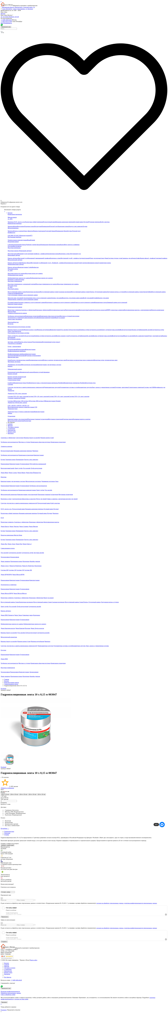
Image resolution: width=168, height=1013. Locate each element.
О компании (11, 428)
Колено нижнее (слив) (62, 336)
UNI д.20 (10, 405)
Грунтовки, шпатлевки (121, 387)
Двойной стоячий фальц (33, 244)
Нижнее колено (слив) (30, 329)
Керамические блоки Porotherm (23, 383)
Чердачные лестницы (14, 361)
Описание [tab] (7, 833)
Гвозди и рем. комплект (76, 226)
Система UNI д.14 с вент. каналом (79, 396)
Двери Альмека (23, 526)
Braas (28, 240)
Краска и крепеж (18, 231)
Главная (10, 424)
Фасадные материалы (14, 247)
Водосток (10, 324)
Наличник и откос (64, 253)
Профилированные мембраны (17, 351)
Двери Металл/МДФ (18, 574)
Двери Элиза (11, 544)
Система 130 (19, 401)
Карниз (62, 244)
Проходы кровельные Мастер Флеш (11, 535)
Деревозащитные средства (52, 387)
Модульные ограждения (55, 419)
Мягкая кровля (12, 218)
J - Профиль (53, 263)
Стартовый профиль (33, 253)
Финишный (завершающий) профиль (39, 258)
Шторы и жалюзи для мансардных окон (54, 360)
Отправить (4, 941)
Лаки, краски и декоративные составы (103, 387)
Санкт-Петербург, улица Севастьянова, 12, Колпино (17, 9)
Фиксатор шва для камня (15, 298)
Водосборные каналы (14, 339)
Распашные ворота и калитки (81, 419)
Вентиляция (20, 226)
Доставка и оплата (13, 427)
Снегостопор (75, 316)
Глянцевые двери (27, 615)
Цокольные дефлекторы (42, 310)
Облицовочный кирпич (15, 369)
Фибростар (35, 267)
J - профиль (151, 258)
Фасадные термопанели (15, 281)
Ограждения (11, 416)
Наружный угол (23, 258)
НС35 (13, 235)
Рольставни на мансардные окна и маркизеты (80, 360)
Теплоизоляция (12, 355)
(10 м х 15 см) (5, 794)
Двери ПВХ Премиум (7, 615)
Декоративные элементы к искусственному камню (23, 299)
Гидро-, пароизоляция (14, 346)
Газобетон (11, 383)
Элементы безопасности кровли (17, 313)
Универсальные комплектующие (17, 240)
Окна (9, 360)
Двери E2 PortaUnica (15, 566)
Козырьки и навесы (13, 279)
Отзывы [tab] (6, 834)
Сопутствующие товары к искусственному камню (23, 295)
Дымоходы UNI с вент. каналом (17, 393)
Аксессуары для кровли (15, 319)
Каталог (10, 213)
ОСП (2, 517)
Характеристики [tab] (9, 831)
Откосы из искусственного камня (84, 302)
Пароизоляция (21, 349)
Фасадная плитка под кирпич (16, 273)
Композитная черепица (15, 223)
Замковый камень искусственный (117, 302)
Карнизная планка (63, 226)
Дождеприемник (37, 342)
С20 (10, 235)
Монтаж (10, 425)
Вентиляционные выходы (57, 310)
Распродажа (38, 226)
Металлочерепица (13, 228)
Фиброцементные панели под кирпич (41, 278)
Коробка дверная (35, 561)
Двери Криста (5, 526)
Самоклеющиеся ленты (30, 317)
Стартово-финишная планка (89, 263)
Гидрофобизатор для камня (101, 298)
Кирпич (10, 366)
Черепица (11, 222)
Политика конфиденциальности (10, 991)
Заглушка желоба (114, 329)
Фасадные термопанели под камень (68, 284)
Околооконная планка (71, 263)
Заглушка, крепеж (13, 342)
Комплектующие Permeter (53, 401)
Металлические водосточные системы (19, 326)
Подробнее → (5, 828)
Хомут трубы (105, 329)
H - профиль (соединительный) (80, 258)
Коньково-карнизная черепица (65, 222)
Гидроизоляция (12, 349)
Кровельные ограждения (32, 316)
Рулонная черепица (94, 222)
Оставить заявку (6, 892)
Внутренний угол (75, 253)
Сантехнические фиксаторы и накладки (24, 499)
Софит (138, 258)
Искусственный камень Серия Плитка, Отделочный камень (89, 292)
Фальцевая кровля (13, 241)
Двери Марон (21, 472)
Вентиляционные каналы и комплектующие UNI (22, 407)
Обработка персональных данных (11, 993)
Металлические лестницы (29, 364)
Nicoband (3, 688)
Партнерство (11, 430)
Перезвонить (4, 917)
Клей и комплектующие (141, 336)
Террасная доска (12, 408)
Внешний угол (22, 253)
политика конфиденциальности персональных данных (140, 903)
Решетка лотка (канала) (25, 342)
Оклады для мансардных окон (20, 360)
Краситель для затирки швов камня (72, 298)
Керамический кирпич (27, 372)
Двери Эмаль (18, 615)
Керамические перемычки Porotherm (75, 383)
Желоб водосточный (126, 329)
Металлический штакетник (16, 420)
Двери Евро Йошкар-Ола (33, 472)
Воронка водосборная (43, 329)
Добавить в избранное (7, 788)
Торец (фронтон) (29, 231)
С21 (19, 235)
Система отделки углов (115, 258)
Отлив (79, 263)
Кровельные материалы (15, 214)
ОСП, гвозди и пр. (19, 222)
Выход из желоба (129, 336)
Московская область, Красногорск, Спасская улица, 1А (18, 7)
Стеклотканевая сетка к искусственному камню (37, 298)
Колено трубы (136, 329)
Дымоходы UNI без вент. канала (17, 402)
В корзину (4, 802)
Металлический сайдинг (15, 260)
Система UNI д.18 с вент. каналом (38, 396)
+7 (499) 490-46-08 (6, 20)
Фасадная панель (13, 253)
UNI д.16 (21, 405)
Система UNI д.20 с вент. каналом (18, 396)
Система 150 (26, 401)
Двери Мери (4, 472)
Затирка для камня (56, 298)
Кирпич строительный (14, 378)
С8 (8, 235)
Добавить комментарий (7, 845)
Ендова (85, 226)
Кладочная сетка (91, 383)
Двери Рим (19, 544)
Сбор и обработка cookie (8, 994)
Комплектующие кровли (15, 304)
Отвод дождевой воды (14, 331)
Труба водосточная (74, 329)
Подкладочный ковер (49, 222)
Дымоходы (11, 390)
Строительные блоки (14, 380)
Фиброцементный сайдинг (16, 264)
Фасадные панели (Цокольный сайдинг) (20, 250)
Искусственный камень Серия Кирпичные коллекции (24, 292)
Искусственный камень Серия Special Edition (138, 292)
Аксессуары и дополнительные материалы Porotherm (48, 383)
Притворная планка (16, 561)
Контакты (11, 433)
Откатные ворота (67, 419)
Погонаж (27, 628)
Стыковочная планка (104, 263)
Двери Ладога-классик (37, 628)
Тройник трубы (84, 329)
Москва (3, 13)
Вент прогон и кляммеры (71, 244)
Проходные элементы (14, 310)
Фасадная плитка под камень (34, 273)
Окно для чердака (95, 258)
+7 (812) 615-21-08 (6, 21)
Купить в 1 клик (5, 804)
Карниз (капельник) (39, 231)
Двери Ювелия (33, 526)
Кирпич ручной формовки (42, 372)
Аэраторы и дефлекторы (28, 310)
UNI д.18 (15, 405)
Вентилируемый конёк (86, 310)
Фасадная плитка (13, 269)
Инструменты (17, 246)
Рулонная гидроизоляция (33, 355)
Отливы (21, 279)
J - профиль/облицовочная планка (49, 253)
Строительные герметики (136, 387)
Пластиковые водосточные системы (18, 333)
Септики (10, 384)
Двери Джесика (14, 526)
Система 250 (41, 401)
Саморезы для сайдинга (129, 258)
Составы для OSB (149, 387)
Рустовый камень (13, 302)
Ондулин (10, 246)
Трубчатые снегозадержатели (16, 316)
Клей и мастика (105, 222)
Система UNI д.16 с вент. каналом (58, 396)
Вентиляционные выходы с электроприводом (137, 310)
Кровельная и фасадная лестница (50, 316)
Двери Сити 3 (5, 566)
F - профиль (60, 263)
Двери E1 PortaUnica (28, 566)
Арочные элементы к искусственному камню (31, 302)
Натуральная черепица (14, 237)
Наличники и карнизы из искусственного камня (59, 302)
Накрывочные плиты (100, 302)
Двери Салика (12, 472)
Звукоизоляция (21, 355)
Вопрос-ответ (12, 431)
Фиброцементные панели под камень (19, 278)
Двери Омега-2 (26, 544)
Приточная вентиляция (72, 310)
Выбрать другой (14, 16)
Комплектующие (25, 235)
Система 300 (34, 401)
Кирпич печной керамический (17, 376)
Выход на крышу (60, 317)
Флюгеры (10, 322)
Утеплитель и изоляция (15, 343)
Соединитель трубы (158, 329)
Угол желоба (64, 329)
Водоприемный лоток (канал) (51, 342)
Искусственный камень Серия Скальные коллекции (55, 292)
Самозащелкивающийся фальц (17, 244)
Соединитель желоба (95, 329)
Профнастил (11, 232)
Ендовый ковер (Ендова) (81, 222)
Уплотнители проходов (99, 310)
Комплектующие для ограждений (18, 419)
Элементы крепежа (6, 446)
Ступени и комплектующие (26, 411)
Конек (15, 226)
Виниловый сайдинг (14, 255)
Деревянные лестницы (14, 364)
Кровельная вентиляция (15, 307)
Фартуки (16, 322)
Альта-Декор (104, 258)
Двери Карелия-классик (8, 628)
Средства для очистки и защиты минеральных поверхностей (26, 387)
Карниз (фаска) (26, 263)
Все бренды (7, 977)
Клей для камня (88, 298)
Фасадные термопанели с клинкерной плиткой (22, 284)
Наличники (26, 561)
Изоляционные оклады (36, 360)
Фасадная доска (12, 286)
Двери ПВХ (4, 659)
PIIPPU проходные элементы (115, 310)
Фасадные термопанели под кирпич (46, 284)
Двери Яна (4, 544)
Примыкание (45, 226)
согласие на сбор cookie (21, 999)
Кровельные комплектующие (46, 317)
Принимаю (4, 1002)
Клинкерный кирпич (14, 372)
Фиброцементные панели (15, 275)
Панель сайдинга (13, 258)
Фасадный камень (13, 289)
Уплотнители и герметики (15, 317)
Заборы (10, 413)
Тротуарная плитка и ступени (116, 292)
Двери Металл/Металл (20, 593)
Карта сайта (33, 960)
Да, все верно (5, 16)
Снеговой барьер (50, 231)
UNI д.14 (26, 405)
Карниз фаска (144, 258)
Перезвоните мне (5, 27)
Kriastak (32, 240)
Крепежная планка (54, 244)
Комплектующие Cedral (25, 267)
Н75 (31, 235)
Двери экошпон (5, 561)
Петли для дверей (41, 499)
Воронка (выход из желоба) (16, 329)
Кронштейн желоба (146, 329)
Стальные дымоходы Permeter (16, 398)
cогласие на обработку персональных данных (110, 903)
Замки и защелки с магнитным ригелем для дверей (62, 499)
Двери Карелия (19, 628)
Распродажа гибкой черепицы (34, 222)
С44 (16, 235)
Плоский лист (53, 226)
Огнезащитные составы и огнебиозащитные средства (76, 387)
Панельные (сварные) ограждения (38, 419)
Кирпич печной (12, 373)
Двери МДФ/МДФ (6, 574)
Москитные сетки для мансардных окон (105, 360)
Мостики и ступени (65, 316)
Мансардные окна (13, 357)
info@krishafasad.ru (6, 23)
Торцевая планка (29, 226)
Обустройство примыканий (37, 464)
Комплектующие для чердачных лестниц (49, 364)
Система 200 (11, 401)
